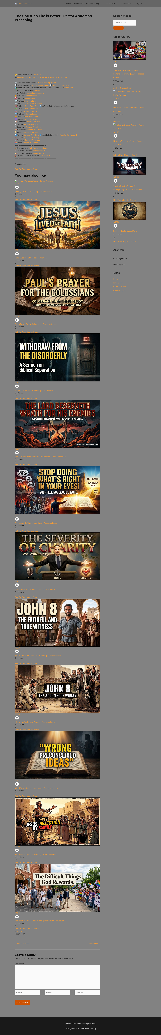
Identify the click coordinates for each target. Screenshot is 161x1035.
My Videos (78, 3)
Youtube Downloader (41, 85)
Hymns (139, 3)
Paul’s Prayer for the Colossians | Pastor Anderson (36, 324)
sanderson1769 (39, 150)
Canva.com (68, 88)
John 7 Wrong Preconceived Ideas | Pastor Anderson (36, 788)
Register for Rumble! (68, 135)
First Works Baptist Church (124, 200)
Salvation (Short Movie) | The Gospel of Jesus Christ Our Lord (42, 77)
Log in (115, 279)
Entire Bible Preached (33, 103)
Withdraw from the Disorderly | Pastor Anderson (35, 390)
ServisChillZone (30, 101)
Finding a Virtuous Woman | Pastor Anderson (33, 191)
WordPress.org (119, 291)
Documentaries (111, 3)
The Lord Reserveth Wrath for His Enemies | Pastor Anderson (40, 457)
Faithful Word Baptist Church (27, 169)
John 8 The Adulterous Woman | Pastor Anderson (35, 722)
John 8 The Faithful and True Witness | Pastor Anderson (38, 655)
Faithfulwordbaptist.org (38, 148)
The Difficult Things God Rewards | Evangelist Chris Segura (39, 921)
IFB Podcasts (126, 3)
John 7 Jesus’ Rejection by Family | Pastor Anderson (36, 854)
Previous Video (22, 943)
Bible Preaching (92, 3)
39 (20, 931)
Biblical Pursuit (30, 98)
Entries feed (118, 283)
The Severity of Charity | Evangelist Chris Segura (35, 589)
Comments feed (119, 287)
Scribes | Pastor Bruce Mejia (125, 231)
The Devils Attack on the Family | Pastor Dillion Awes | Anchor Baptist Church (128, 74)
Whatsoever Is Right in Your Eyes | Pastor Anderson (36, 523)
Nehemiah (117, 121)
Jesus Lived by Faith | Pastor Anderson (31, 258)
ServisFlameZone (32, 106)
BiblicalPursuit (31, 119)
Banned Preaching (32, 95)
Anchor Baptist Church (122, 88)
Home (68, 3)
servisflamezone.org (35, 93)
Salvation (37, 75)
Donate (37, 90)
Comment (19, 963)
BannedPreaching (33, 114)
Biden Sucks (45, 156)
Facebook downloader (61, 85)
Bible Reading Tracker (47, 82)
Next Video (94, 943)
